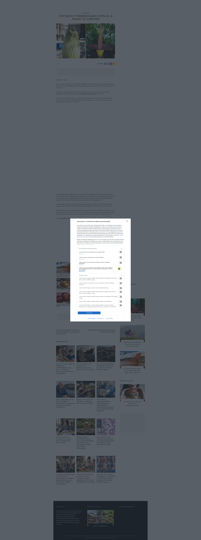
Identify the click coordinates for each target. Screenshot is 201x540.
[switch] (120, 252)
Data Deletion (91, 318)
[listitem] (100, 248)
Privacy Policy (109, 318)
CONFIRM (89, 313)
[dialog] (100, 270)
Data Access (100, 318)
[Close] (127, 221)
